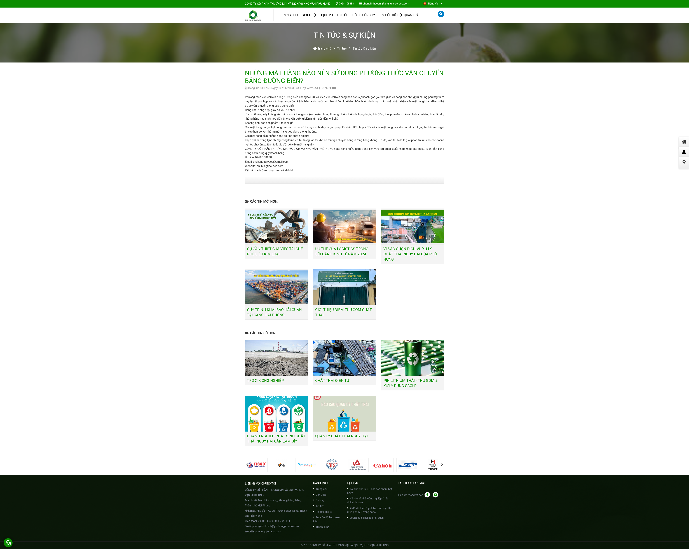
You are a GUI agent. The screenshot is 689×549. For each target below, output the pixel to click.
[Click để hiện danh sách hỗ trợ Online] (684, 152)
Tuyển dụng (322, 527)
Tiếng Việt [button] (434, 3)
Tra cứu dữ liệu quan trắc (399, 15)
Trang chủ (289, 15)
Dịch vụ (327, 15)
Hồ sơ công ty (363, 15)
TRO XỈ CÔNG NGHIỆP (265, 380)
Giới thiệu (309, 15)
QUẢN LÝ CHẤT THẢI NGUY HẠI (341, 436)
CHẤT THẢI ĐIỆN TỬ (332, 380)
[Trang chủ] (684, 146)
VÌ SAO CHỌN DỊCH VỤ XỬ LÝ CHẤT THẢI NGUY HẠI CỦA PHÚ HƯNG (410, 254)
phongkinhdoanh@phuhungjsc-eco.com (386, 3)
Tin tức (342, 15)
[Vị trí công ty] (684, 166)
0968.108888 (346, 3)
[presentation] (247, 465)
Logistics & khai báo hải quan (366, 517)
